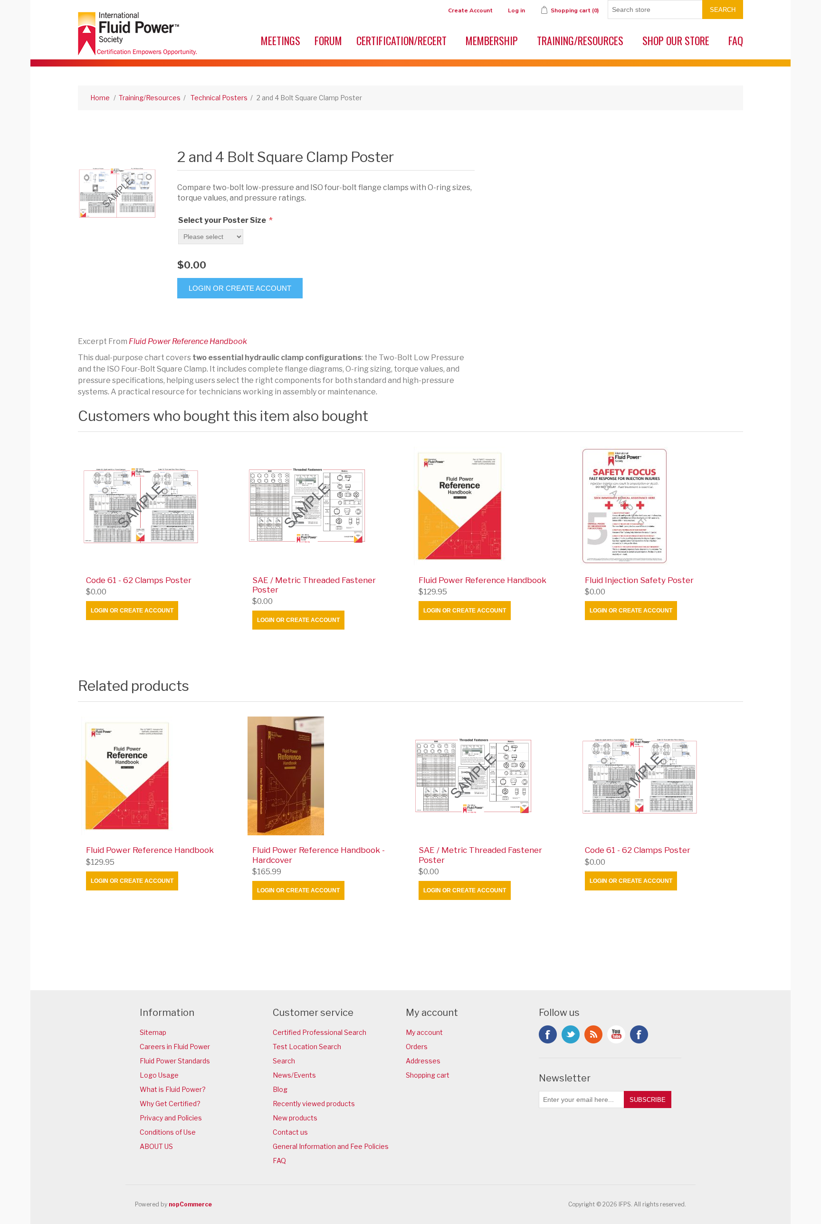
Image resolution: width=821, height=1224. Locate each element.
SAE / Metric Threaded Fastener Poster (314, 584)
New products (295, 1118)
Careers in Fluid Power (175, 1046)
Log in (516, 10)
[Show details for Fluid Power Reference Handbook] (493, 506)
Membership (492, 40)
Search (722, 9)
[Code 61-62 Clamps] (161, 506)
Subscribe (648, 1099)
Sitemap (153, 1032)
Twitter (571, 1034)
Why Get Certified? (170, 1104)
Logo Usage (159, 1075)
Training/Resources (580, 40)
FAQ (735, 40)
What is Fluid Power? (173, 1089)
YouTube (616, 1034)
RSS (593, 1034)
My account (424, 1032)
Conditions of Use (168, 1132)
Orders (417, 1046)
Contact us (290, 1132)
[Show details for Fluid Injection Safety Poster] (660, 506)
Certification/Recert (401, 40)
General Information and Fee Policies (331, 1146)
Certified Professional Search (319, 1032)
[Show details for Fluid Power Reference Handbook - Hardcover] (327, 776)
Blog (280, 1089)
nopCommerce (190, 1204)
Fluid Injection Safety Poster (639, 580)
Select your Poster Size (222, 220)
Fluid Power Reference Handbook (188, 341)
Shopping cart (427, 1075)
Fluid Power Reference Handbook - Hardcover (318, 854)
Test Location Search (307, 1046)
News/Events (294, 1075)
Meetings (280, 40)
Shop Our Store (675, 40)
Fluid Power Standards (175, 1061)
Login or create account (132, 610)
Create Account (470, 10)
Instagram (639, 1034)
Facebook (548, 1034)
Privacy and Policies (171, 1118)
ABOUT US (156, 1146)
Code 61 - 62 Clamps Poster (138, 580)
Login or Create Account (240, 288)
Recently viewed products (314, 1104)
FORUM (328, 40)
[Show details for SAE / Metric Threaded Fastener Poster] (327, 506)
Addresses (423, 1061)
